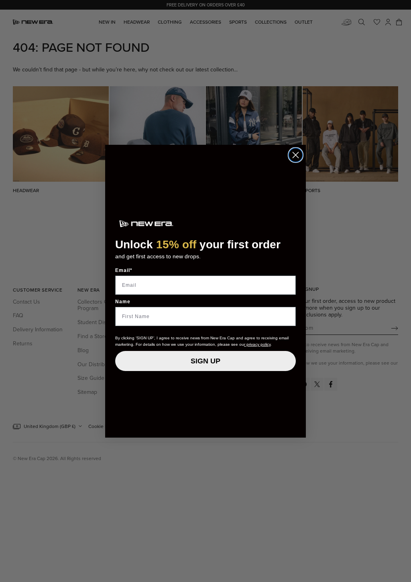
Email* (123, 270)
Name (122, 301)
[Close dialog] (296, 155)
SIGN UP (205, 361)
